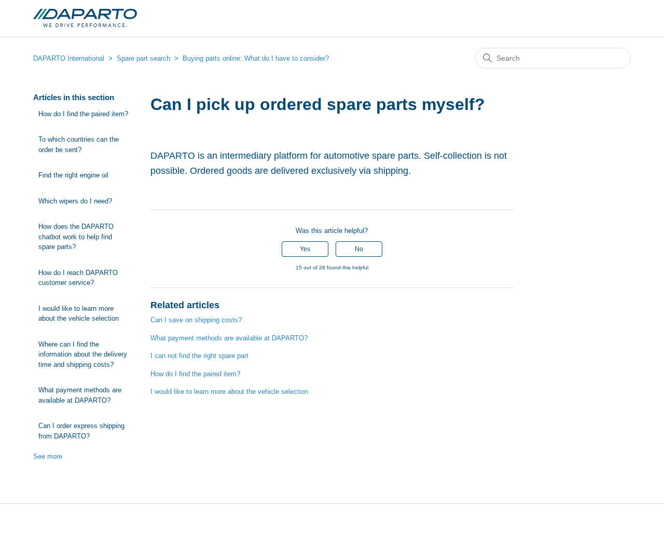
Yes (305, 249)
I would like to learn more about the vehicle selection (78, 314)
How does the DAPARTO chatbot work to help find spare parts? (76, 237)
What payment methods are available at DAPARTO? (79, 395)
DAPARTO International (69, 58)
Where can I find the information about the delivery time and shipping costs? (82, 354)
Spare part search (143, 58)
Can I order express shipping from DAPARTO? (81, 431)
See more (47, 456)
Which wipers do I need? (75, 201)
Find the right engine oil (73, 175)
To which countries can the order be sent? (78, 144)
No (359, 249)
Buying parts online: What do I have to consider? (256, 58)
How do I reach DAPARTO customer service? (78, 278)
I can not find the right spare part (199, 356)
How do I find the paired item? (83, 114)
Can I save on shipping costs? (196, 320)
